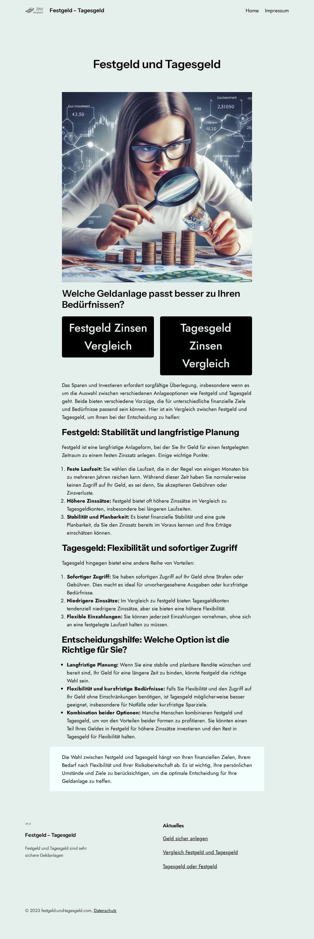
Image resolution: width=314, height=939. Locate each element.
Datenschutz (105, 910)
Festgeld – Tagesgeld (77, 10)
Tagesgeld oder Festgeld (190, 866)
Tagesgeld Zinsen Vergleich (206, 345)
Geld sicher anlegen (185, 838)
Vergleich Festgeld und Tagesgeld (200, 852)
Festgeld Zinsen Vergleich (108, 336)
